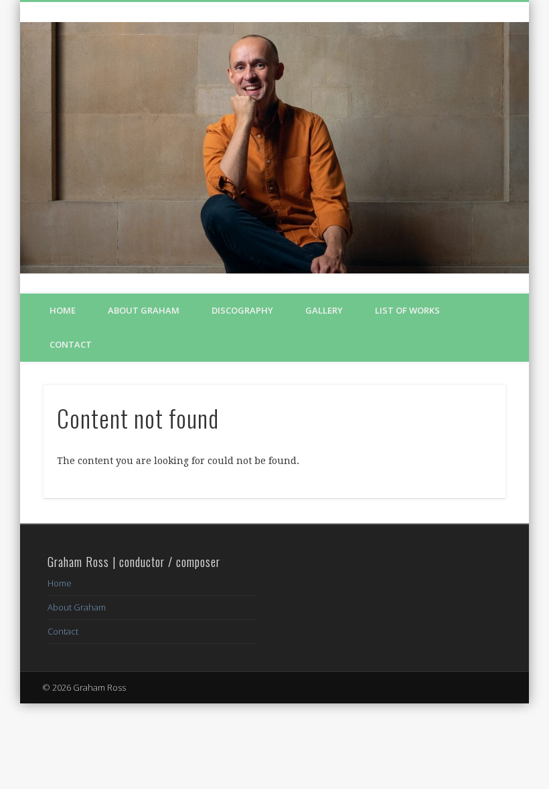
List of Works (407, 310)
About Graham (143, 310)
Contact (71, 344)
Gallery (324, 310)
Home (63, 310)
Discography (242, 310)
